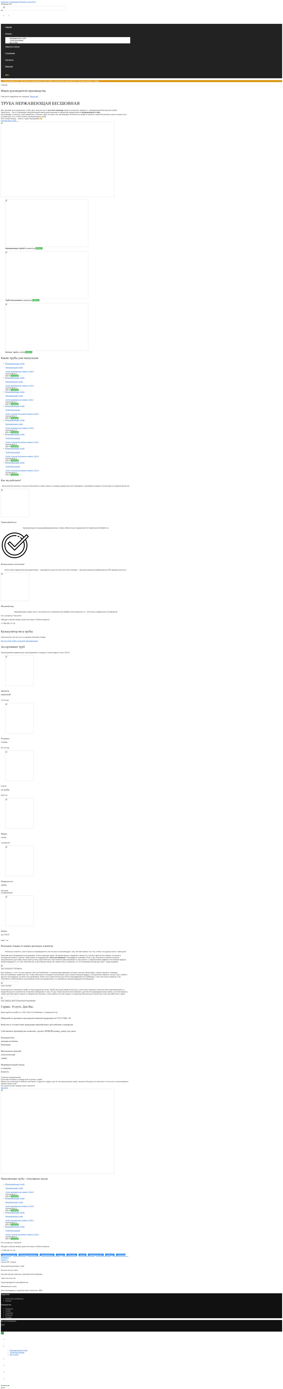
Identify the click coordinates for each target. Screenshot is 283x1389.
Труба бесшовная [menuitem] (17, 1352)
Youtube (8, 1317)
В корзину (14, 376)
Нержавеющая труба (14, 368)
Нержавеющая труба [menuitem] (18, 1350)
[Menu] (2, 10)
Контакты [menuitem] (9, 1372)
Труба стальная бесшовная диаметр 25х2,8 (22, 414)
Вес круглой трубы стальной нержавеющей (19, 641)
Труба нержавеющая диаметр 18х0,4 (19, 372)
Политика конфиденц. (14, 1299)
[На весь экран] (6, 1385)
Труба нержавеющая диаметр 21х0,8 (19, 386)
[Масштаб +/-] (8, 1385)
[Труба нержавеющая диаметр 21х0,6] (14, 420)
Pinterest (8, 1315)
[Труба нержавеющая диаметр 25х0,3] (14, 392)
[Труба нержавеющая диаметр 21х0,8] (14, 378)
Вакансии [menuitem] (9, 1379)
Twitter (8, 1311)
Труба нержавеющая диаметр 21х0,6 (19, 428)
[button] (9, 121)
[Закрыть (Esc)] (2, 1385)
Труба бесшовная (12, 410)
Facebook (9, 1309)
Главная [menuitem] (8, 1339)
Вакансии (34, 97)
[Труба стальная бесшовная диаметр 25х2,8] (14, 406)
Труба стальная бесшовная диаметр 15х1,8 (22, 470)
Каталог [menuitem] (8, 1346)
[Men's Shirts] (46, 246)
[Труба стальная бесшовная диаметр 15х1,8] (14, 463)
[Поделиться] (4, 1385)
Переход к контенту (27, 2)
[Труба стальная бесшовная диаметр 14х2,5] (14, 434)
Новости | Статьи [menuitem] (12, 1359)
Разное (8, 1301)
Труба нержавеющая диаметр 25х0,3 (19, 400)
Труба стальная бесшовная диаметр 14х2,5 (22, 442)
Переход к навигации (10, 2)
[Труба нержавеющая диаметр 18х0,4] (14, 364)
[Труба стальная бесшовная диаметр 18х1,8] (14, 449)
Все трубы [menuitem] (14, 1355)
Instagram (9, 1313)
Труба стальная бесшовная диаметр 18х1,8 (22, 456)
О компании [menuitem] (10, 1365)
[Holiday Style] (46, 298)
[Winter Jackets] (46, 350)
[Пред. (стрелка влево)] (2, 1387)
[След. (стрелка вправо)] (4, 1387)
